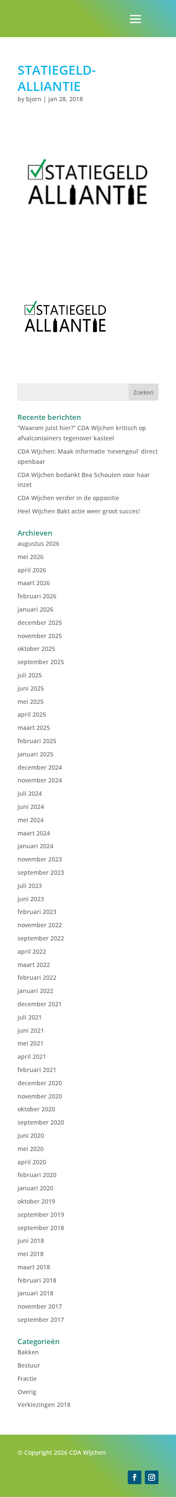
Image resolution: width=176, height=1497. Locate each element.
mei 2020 (31, 1149)
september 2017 (41, 1319)
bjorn (33, 99)
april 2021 (32, 1056)
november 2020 (40, 1096)
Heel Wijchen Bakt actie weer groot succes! (79, 511)
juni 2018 (31, 1240)
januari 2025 (35, 754)
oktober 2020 (36, 1109)
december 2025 (40, 622)
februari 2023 (37, 912)
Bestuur (29, 1365)
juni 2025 (31, 688)
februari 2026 (37, 596)
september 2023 (41, 872)
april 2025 (32, 714)
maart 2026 (34, 583)
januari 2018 (35, 1293)
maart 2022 (34, 965)
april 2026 (32, 570)
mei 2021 (31, 1043)
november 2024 (40, 780)
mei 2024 (31, 820)
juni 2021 (31, 1030)
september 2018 (41, 1228)
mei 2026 (31, 557)
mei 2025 (31, 701)
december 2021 (40, 1004)
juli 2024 (30, 793)
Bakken (28, 1352)
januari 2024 (35, 846)
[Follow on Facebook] (134, 1477)
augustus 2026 (38, 543)
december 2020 (40, 1083)
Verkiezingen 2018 (44, 1404)
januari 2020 (35, 1188)
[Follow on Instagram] (151, 1477)
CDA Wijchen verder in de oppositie (68, 498)
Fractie (27, 1378)
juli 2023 (30, 886)
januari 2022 (35, 991)
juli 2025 (30, 675)
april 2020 (32, 1162)
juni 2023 (31, 899)
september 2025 (41, 662)
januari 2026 (35, 609)
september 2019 (41, 1214)
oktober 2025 (36, 649)
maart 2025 (34, 728)
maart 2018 (34, 1267)
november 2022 (40, 925)
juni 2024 (31, 807)
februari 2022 (37, 977)
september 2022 (41, 938)
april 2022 (32, 951)
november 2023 (40, 859)
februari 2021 (37, 1070)
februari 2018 (37, 1280)
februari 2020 (37, 1175)
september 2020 (41, 1122)
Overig (27, 1392)
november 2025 (40, 636)
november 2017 (40, 1306)
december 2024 (40, 767)
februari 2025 (37, 741)
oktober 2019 (36, 1201)
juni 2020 (31, 1135)
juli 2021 (30, 1017)
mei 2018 (31, 1254)
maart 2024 (34, 833)
